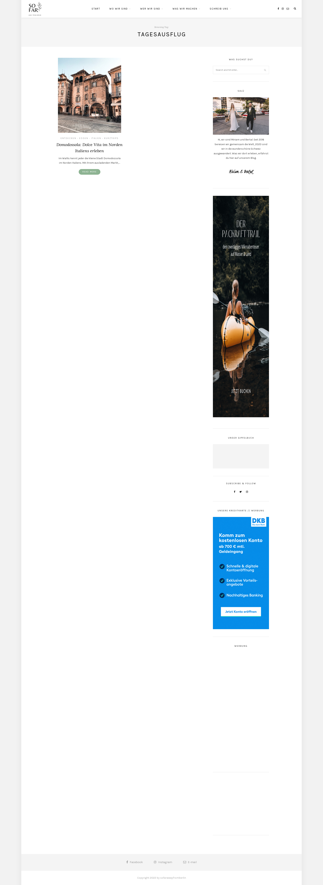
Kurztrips (111, 138)
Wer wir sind (150, 8)
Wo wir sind (118, 8)
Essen (83, 138)
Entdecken (68, 138)
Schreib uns (219, 8)
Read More (89, 172)
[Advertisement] (241, 708)
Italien (96, 138)
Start (96, 8)
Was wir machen (185, 8)
